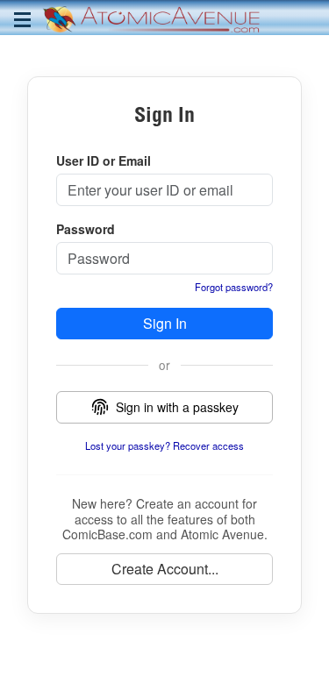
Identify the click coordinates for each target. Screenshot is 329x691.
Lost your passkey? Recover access (164, 445)
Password (85, 229)
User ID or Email (103, 160)
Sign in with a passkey (177, 407)
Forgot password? (233, 287)
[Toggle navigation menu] (22, 19)
